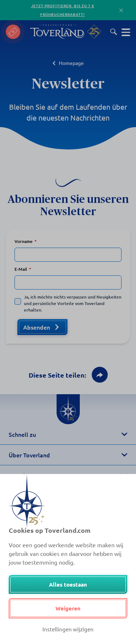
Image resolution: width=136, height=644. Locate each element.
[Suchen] (113, 32)
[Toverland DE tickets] (13, 32)
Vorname (24, 241)
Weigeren (68, 608)
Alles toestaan (68, 584)
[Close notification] (121, 10)
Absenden (36, 327)
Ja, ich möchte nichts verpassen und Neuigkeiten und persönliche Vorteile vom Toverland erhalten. (72, 303)
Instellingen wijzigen (68, 629)
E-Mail (21, 269)
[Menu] (125, 31)
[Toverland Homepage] (57, 32)
